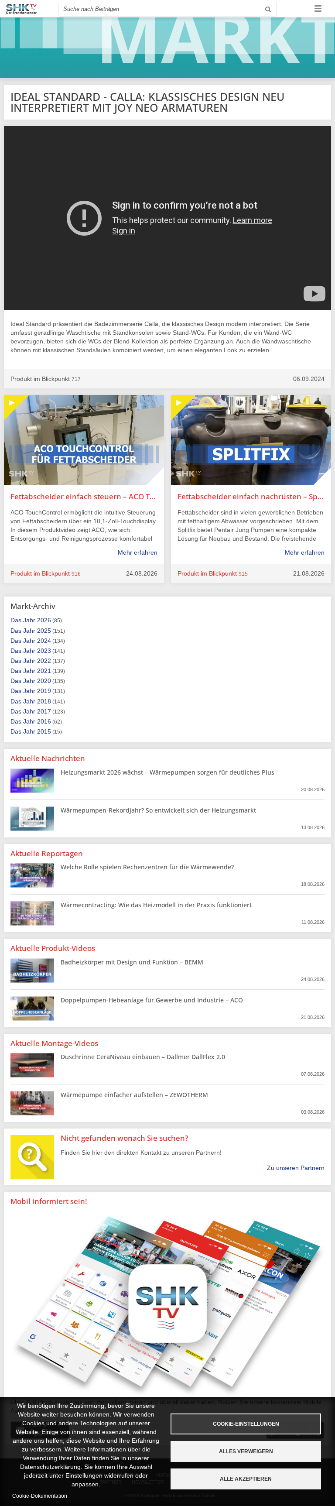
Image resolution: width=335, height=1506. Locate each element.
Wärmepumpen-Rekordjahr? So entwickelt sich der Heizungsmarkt (158, 810)
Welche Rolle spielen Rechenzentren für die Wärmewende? (147, 867)
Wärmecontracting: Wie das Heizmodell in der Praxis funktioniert (156, 905)
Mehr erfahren (137, 552)
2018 (44, 701)
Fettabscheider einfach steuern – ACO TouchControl (83, 496)
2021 (44, 670)
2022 (44, 660)
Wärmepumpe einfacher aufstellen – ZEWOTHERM (134, 1095)
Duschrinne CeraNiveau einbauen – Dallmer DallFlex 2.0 (143, 1057)
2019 (44, 690)
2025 (44, 630)
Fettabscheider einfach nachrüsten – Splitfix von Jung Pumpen (251, 496)
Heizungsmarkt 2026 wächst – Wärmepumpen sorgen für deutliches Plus (167, 772)
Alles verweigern (246, 1451)
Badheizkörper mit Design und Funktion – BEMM (132, 962)
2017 (44, 711)
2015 (44, 731)
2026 (44, 620)
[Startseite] (21, 9)
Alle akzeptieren (246, 1479)
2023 (44, 650)
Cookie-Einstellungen (246, 1424)
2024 (44, 640)
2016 (44, 721)
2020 (44, 680)
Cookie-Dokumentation (39, 1496)
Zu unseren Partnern (296, 1167)
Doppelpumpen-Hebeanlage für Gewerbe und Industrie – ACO (152, 1000)
